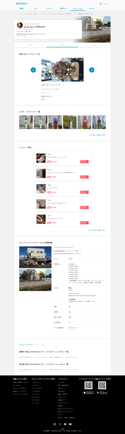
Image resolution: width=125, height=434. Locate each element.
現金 (70, 288)
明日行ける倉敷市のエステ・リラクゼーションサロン (64, 357)
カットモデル (35, 403)
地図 (76, 251)
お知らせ (60, 388)
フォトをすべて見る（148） (97, 135)
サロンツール (61, 397)
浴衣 (43, 99)
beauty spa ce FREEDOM (64, 14)
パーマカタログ (36, 391)
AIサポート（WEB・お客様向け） (67, 417)
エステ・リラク (24, 14)
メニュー (94, 45)
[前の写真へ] (33, 70)
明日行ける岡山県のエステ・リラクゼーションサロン (64, 370)
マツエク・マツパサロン (19, 388)
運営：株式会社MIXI (63, 385)
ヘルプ (60, 414)
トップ (16, 14)
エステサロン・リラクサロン (21, 394)
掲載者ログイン (62, 400)
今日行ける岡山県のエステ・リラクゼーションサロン (33, 370)
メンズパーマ (35, 394)
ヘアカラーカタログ (37, 388)
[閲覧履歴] (100, 3)
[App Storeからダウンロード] (88, 393)
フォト (75, 14)
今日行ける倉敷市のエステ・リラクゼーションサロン (33, 357)
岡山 (31, 14)
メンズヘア (35, 385)
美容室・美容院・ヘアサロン (21, 382)
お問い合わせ (73, 328)
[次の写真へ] (91, 70)
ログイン (106, 4)
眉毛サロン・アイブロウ (19, 391)
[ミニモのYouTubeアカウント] (70, 424)
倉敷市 (36, 14)
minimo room (61, 391)
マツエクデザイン (36, 400)
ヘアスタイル (35, 382)
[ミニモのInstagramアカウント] (55, 425)
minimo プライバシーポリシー (66, 409)
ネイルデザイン (36, 397)
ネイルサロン (16, 385)
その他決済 (72, 299)
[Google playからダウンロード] (102, 393)
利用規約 (60, 406)
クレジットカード (74, 293)
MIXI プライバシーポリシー (65, 411)
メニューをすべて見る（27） (97, 230)
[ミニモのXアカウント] (60, 425)
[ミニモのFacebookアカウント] (65, 425)
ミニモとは (61, 382)
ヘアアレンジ (46, 93)
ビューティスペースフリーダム (47, 14)
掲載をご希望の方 (62, 394)
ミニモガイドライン (63, 403)
